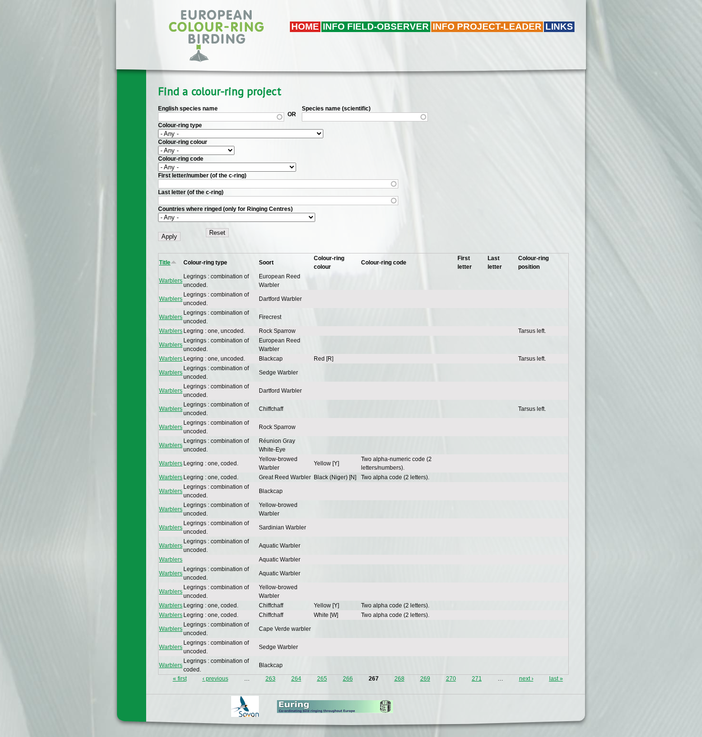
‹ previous (215, 678)
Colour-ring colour (182, 142)
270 (451, 678)
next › (526, 678)
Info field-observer (376, 27)
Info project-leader (487, 27)
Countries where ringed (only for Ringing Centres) (225, 209)
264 (296, 678)
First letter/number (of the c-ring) (202, 175)
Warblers (170, 280)
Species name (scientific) (336, 108)
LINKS (559, 27)
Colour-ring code (180, 158)
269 (425, 678)
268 (399, 678)
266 (348, 678)
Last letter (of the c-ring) (190, 192)
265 (322, 678)
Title (164, 262)
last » (556, 678)
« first (180, 678)
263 (271, 678)
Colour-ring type (180, 125)
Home (305, 27)
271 (477, 678)
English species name (188, 108)
